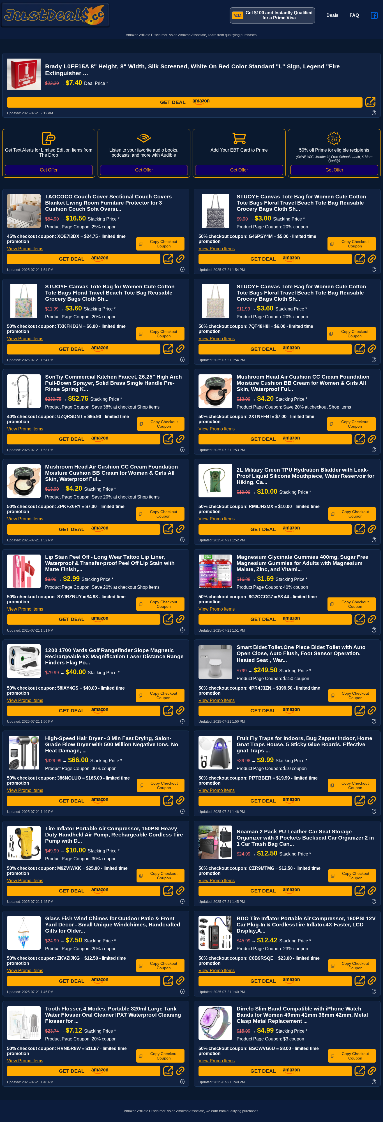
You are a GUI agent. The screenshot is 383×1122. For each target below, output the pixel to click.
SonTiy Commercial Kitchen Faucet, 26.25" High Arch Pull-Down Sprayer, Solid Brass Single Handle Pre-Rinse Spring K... (113, 383)
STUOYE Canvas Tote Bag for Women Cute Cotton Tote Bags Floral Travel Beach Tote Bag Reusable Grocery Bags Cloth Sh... (301, 203)
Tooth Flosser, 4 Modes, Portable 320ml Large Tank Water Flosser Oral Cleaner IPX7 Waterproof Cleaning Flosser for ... (113, 1015)
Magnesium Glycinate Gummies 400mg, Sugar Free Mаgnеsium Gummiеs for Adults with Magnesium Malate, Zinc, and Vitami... (302, 563)
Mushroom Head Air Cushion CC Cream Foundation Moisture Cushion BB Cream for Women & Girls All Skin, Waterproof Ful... (303, 383)
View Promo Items (25, 248)
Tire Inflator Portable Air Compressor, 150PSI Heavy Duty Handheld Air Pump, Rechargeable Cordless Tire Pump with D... (114, 835)
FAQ (354, 15)
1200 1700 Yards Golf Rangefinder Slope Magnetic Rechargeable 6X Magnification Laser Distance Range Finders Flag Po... (114, 656)
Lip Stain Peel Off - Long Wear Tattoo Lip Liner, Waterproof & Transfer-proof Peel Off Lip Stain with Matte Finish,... (110, 563)
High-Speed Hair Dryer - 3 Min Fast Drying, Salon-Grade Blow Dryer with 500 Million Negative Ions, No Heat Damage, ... (111, 744)
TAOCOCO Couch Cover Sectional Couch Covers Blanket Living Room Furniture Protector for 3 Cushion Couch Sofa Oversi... (108, 203)
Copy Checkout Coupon (163, 243)
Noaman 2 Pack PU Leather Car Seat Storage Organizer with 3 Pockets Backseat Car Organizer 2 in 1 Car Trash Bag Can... (305, 838)
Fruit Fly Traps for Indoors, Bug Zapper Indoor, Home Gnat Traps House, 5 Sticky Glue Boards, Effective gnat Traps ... (304, 744)
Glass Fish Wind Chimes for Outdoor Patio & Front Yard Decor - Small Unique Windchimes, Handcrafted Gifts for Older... (112, 924)
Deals (332, 15)
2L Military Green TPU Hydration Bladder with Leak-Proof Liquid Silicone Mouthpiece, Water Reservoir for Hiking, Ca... (305, 476)
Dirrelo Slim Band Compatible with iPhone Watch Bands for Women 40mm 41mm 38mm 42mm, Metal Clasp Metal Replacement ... (302, 1015)
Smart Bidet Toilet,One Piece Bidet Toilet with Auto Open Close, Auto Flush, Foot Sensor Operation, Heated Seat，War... (301, 653)
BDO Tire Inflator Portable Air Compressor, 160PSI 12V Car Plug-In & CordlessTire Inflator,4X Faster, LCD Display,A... (306, 924)
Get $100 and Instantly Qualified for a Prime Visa (279, 15)
